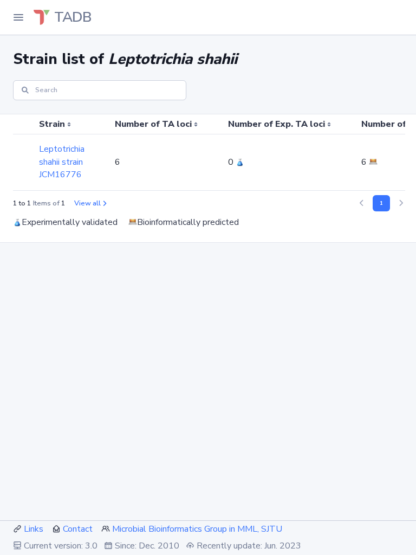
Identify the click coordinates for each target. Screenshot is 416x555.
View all (87, 203)
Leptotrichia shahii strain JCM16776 (61, 162)
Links (33, 529)
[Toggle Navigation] (18, 17)
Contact (78, 529)
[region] (208, 152)
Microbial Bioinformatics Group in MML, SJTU (197, 529)
